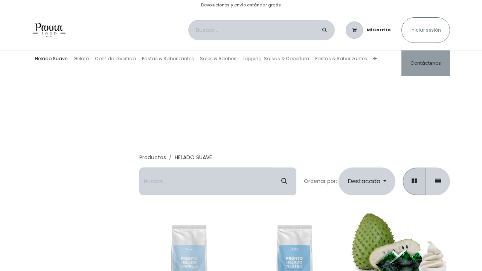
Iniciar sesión (425, 30)
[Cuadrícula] (414, 181)
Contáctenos (425, 63)
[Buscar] (324, 30)
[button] (367, 181)
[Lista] (438, 181)
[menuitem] (51, 58)
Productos (152, 157)
